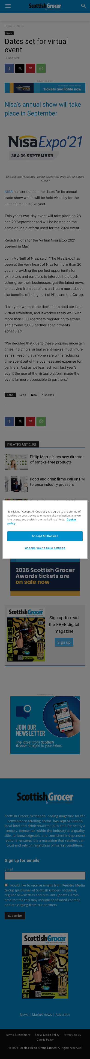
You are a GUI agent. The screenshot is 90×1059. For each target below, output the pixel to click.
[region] (45, 529)
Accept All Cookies (45, 536)
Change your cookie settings (45, 547)
